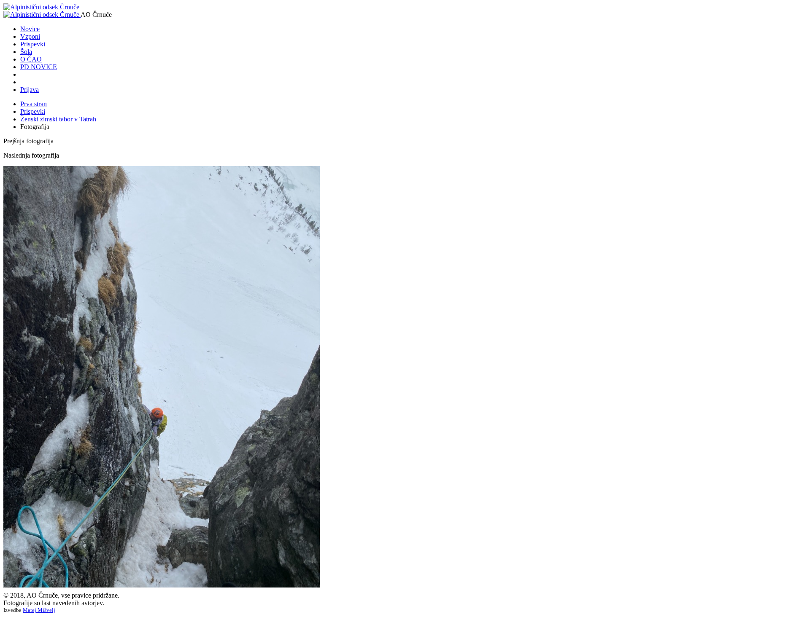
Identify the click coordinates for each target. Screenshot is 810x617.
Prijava (29, 89)
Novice (30, 28)
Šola (26, 51)
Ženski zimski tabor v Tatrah (58, 119)
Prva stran (33, 103)
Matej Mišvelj (39, 610)
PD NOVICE (38, 66)
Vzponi (30, 36)
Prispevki (32, 44)
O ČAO (31, 59)
